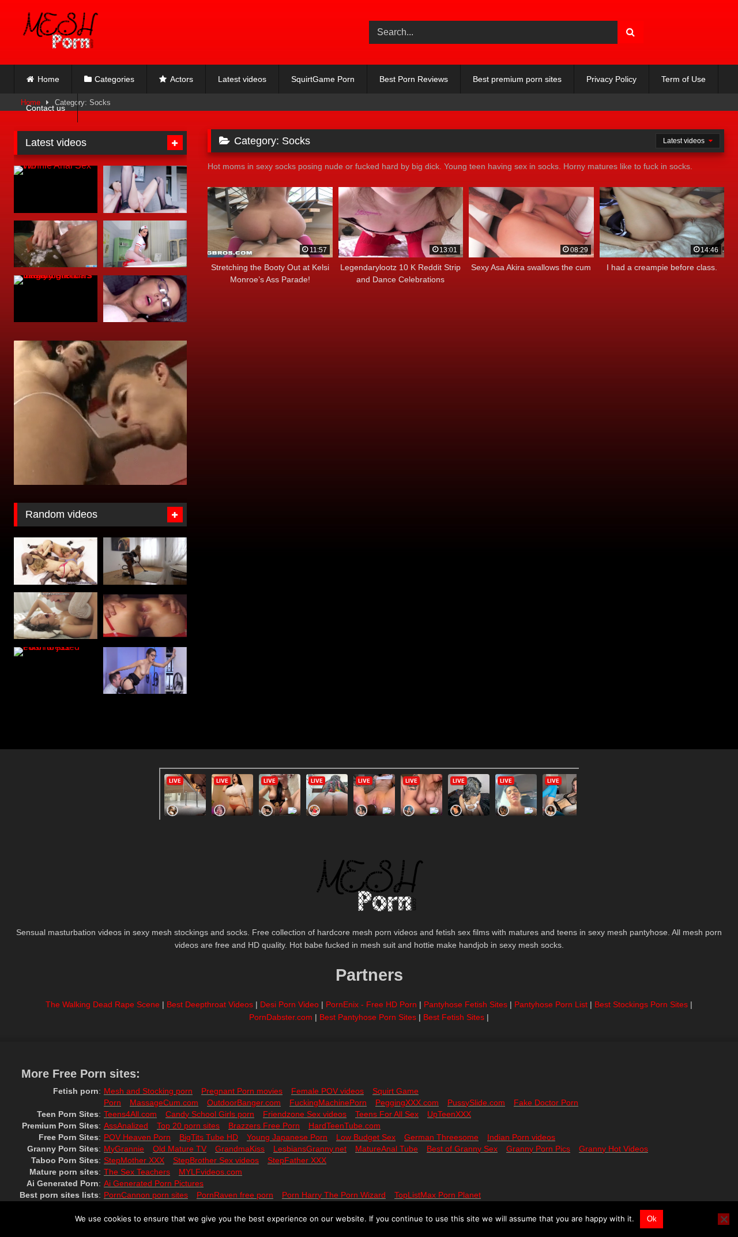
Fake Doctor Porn (546, 1102)
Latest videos (242, 79)
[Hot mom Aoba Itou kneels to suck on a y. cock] (55, 244)
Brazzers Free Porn (264, 1125)
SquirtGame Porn (323, 79)
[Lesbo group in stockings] (55, 561)
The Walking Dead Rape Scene (103, 1004)
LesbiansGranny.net (310, 1148)
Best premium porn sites (517, 79)
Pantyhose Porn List (551, 1004)
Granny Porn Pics (538, 1148)
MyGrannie (124, 1148)
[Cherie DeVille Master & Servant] (145, 561)
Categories (114, 79)
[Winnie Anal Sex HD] (55, 189)
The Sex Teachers (137, 1171)
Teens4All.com (130, 1114)
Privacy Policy (611, 79)
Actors (181, 79)
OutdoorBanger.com (244, 1102)
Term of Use (683, 79)
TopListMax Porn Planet (437, 1194)
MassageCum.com (164, 1102)
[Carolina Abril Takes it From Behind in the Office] (145, 670)
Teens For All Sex (387, 1114)
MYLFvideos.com (210, 1171)
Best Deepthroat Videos (210, 1004)
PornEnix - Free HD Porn (371, 1004)
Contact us (45, 108)
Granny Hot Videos (613, 1148)
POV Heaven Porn (137, 1137)
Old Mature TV (179, 1148)
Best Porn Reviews (413, 79)
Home (48, 79)
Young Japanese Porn (287, 1137)
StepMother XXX (134, 1160)
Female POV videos (327, 1091)
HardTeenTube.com (344, 1125)
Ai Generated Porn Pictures (154, 1183)
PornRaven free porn (235, 1194)
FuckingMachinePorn (328, 1102)
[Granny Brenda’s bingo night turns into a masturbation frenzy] (55, 299)
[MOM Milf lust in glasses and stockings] (145, 299)
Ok (652, 1218)
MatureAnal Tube (386, 1148)
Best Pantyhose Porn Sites (367, 1017)
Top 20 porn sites (188, 1125)
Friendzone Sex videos (305, 1114)
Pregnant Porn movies (242, 1091)
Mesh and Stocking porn (148, 1091)
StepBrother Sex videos (216, 1160)
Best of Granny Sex (462, 1148)
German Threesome (441, 1137)
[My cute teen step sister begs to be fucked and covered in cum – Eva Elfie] (145, 189)
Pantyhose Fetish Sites (465, 1004)
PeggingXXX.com (407, 1102)
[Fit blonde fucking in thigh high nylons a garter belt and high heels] (145, 616)
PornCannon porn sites (146, 1194)
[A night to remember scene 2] (55, 616)
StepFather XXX (297, 1160)
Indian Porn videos (521, 1137)
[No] (723, 1219)
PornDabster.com (280, 1017)
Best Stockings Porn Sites (641, 1004)
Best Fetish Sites (453, 1017)
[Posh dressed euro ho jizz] (55, 670)
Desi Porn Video (289, 1004)
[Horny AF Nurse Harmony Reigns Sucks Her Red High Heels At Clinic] (145, 244)
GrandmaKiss (240, 1148)
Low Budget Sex (366, 1137)
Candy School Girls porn (209, 1114)
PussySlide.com (476, 1102)
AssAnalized (126, 1125)
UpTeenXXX (449, 1114)
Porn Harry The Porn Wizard (334, 1194)
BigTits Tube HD (208, 1137)
